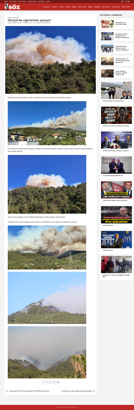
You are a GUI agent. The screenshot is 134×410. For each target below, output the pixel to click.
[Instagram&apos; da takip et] (126, 1)
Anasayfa (46, 7)
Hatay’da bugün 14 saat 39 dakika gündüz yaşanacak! (122, 60)
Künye (48, 1)
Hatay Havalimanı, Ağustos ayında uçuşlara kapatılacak (122, 48)
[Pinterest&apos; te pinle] (54, 382)
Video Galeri (126, 7)
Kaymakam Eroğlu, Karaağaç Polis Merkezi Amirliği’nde (122, 35)
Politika (68, 7)
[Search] (122, 1)
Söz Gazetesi (45, 22)
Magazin (97, 7)
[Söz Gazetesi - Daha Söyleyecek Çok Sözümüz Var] (14, 6)
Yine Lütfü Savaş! (108, 225)
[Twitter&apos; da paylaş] (47, 382)
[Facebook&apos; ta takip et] (124, 1)
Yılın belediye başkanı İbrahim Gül (113, 175)
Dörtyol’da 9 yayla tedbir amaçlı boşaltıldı (77, 391)
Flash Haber (13, 1)
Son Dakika (41, 1)
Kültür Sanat (82, 7)
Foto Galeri (116, 7)
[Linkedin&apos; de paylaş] (58, 382)
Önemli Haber (32, 1)
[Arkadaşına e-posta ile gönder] (50, 382)
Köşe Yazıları (22, 1)
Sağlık (90, 7)
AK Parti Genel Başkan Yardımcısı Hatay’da (116, 150)
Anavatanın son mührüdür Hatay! (120, 23)
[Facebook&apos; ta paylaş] (43, 382)
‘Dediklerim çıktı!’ (108, 250)
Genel (10, 17)
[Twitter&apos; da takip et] (128, 1)
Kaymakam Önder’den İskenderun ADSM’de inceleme (29, 391)
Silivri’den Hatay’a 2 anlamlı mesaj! (113, 101)
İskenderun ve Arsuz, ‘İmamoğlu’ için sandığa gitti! (116, 276)
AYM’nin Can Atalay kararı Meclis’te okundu (116, 125)
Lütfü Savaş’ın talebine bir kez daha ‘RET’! (115, 200)
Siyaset (61, 7)
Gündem (54, 7)
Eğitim (6, 1)
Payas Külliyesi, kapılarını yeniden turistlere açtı (121, 72)
